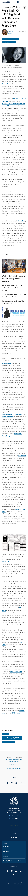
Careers (14, 837)
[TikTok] (14, 874)
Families (6, 851)
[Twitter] (12, 783)
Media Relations (14, 765)
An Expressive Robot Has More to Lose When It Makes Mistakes (14, 296)
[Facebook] (7, 783)
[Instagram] (16, 783)
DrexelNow (21, 221)
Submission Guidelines (14, 768)
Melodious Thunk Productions (12, 414)
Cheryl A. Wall (6, 363)
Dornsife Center (8, 742)
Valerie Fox (5, 562)
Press (14, 833)
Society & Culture (9, 42)
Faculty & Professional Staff (12, 861)
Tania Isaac (22, 455)
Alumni (5, 856)
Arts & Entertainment (10, 39)
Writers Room (6, 84)
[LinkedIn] (20, 871)
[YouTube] (20, 783)
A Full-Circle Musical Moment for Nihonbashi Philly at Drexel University (14, 278)
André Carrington (16, 671)
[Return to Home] (6, 2)
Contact (14, 829)
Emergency (14, 825)
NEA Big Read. (15, 713)
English (5, 734)
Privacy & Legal (18, 883)
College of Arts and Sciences (12, 738)
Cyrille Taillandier (7, 417)
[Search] (24, 2)
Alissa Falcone (10, 32)
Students (6, 846)
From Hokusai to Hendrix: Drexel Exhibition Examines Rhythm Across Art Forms (13, 288)
